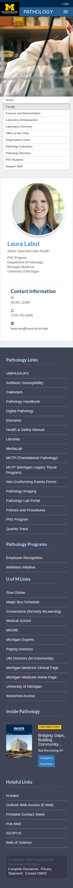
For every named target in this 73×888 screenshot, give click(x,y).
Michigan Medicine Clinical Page (32, 668)
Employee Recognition (24, 558)
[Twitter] (34, 3)
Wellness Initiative (20, 567)
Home (9, 100)
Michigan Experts (20, 640)
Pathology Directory (18, 153)
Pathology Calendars (19, 146)
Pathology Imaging (21, 491)
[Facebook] (27, 3)
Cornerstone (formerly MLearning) (33, 611)
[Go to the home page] (9, 9)
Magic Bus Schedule (22, 602)
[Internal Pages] (56, 3)
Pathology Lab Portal (23, 501)
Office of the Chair (17, 133)
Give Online (15, 593)
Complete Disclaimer (23, 869)
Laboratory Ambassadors (22, 119)
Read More (46, 764)
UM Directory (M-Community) (30, 658)
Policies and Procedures (25, 510)
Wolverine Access (20, 696)
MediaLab (14, 449)
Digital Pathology (19, 411)
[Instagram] (42, 3)
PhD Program (17, 519)
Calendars (14, 392)
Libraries (13, 439)
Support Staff (14, 166)
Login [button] (66, 3)
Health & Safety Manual (25, 430)
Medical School (18, 621)
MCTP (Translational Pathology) (32, 458)
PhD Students (14, 159)
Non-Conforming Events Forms (31, 482)
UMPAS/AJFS (17, 373)
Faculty (10, 106)
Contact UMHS (36, 873)
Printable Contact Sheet (25, 814)
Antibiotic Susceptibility (24, 383)
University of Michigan (24, 686)
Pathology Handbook (23, 402)
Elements (13, 420)
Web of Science (19, 843)
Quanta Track (17, 529)
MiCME (12, 630)
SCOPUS (13, 833)
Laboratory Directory (19, 126)
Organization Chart (18, 139)
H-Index (12, 796)
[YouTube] (49, 3)
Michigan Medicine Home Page (31, 677)
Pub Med (13, 824)
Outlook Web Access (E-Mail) (30, 805)
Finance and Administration (23, 113)
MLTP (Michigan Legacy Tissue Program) (31, 470)
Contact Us (46, 758)
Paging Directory (19, 649)
